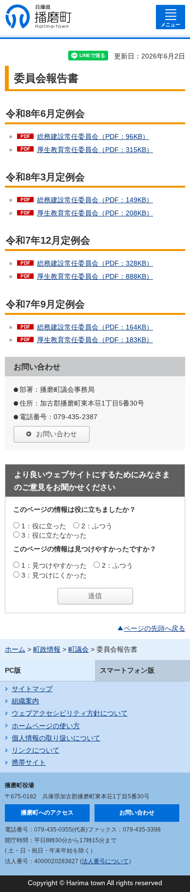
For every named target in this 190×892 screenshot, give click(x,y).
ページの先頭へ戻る (154, 628)
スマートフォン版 (127, 670)
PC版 (13, 670)
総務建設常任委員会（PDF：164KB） (95, 327)
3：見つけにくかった (54, 575)
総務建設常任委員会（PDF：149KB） (95, 200)
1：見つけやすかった (54, 565)
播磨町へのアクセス (47, 812)
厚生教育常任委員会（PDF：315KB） (95, 150)
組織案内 (25, 701)
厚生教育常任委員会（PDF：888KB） (95, 276)
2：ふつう (97, 526)
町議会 (78, 649)
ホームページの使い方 (46, 726)
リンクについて (35, 750)
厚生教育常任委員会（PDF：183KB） (95, 340)
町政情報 (46, 649)
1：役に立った (43, 526)
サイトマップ (32, 689)
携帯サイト (29, 762)
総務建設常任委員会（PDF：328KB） (95, 263)
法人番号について (105, 861)
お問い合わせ (56, 434)
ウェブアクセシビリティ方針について (70, 713)
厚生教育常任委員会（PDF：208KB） (95, 213)
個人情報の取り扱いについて (56, 738)
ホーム (15, 649)
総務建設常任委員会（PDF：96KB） (93, 136)
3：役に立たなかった (54, 535)
